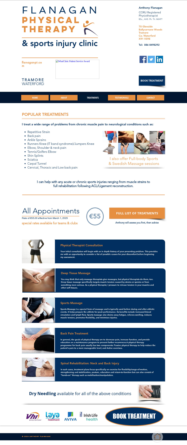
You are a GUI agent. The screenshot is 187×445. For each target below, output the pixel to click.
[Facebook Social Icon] (143, 59)
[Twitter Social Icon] (151, 59)
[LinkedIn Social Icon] (159, 59)
